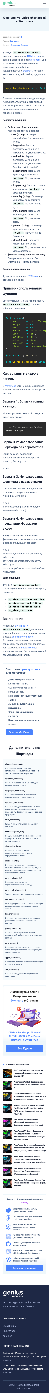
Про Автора (9, 1331)
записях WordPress (22, 636)
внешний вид (28, 647)
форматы (28, 70)
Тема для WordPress (19, 732)
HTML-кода (33, 56)
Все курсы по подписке (24, 1268)
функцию (20, 625)
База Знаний (9, 1326)
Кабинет (7, 1335)
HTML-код (32, 276)
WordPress (35, 59)
